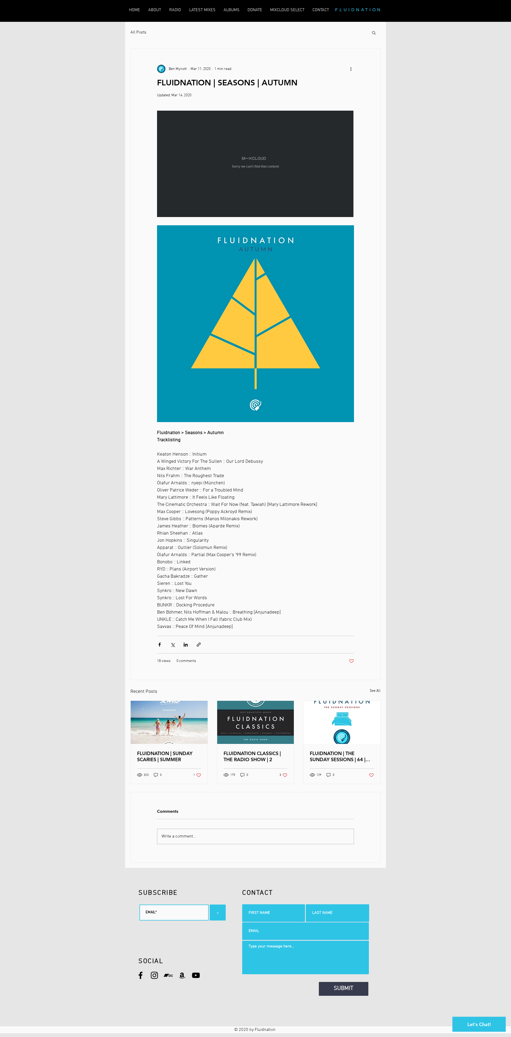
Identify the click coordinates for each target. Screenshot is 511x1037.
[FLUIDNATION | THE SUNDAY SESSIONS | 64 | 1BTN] (341, 722)
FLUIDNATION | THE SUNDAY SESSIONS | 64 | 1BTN (337, 756)
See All (375, 691)
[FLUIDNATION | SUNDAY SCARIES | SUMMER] (169, 722)
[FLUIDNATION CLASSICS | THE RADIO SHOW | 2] (255, 722)
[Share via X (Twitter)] (172, 644)
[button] (373, 32)
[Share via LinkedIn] (185, 644)
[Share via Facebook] (159, 644)
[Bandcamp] (168, 975)
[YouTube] (196, 975)
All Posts (138, 32)
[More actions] (351, 69)
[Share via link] (198, 644)
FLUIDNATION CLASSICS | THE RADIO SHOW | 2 (252, 756)
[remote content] (255, 164)
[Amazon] (182, 975)
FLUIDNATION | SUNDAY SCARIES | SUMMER (164, 756)
